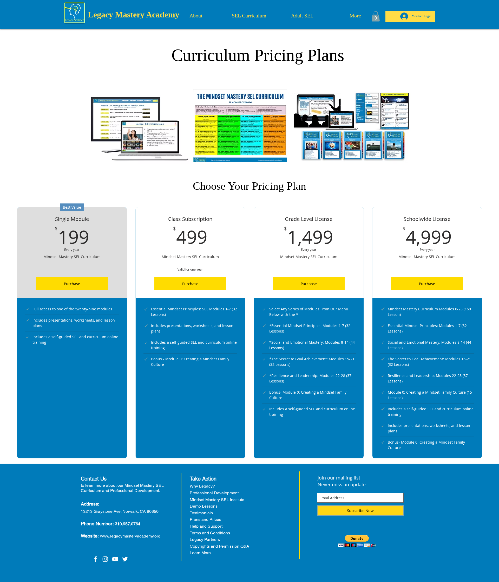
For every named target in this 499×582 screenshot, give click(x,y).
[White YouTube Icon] (115, 559)
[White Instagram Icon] (105, 559)
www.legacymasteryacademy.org (130, 536)
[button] (375, 16)
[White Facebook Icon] (95, 559)
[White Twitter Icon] (125, 559)
